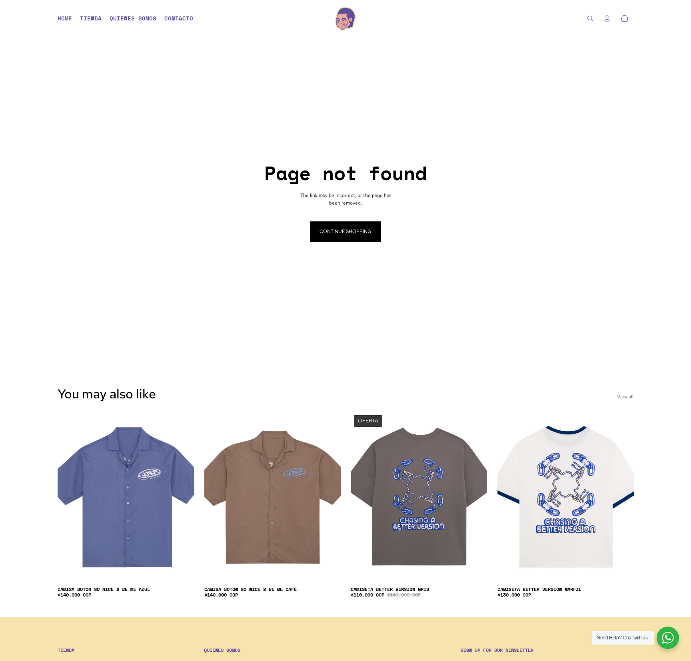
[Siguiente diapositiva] (182, 497)
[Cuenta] (607, 18)
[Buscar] (590, 18)
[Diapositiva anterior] (70, 497)
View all (625, 397)
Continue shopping (345, 231)
